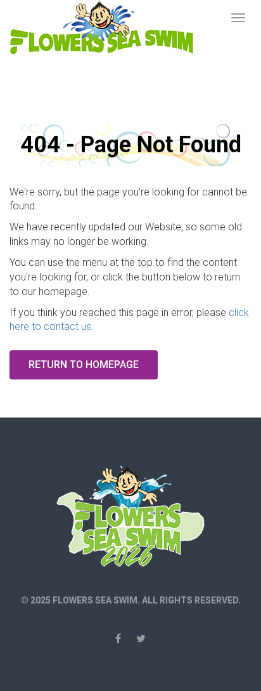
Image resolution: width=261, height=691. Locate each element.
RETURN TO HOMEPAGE (84, 365)
